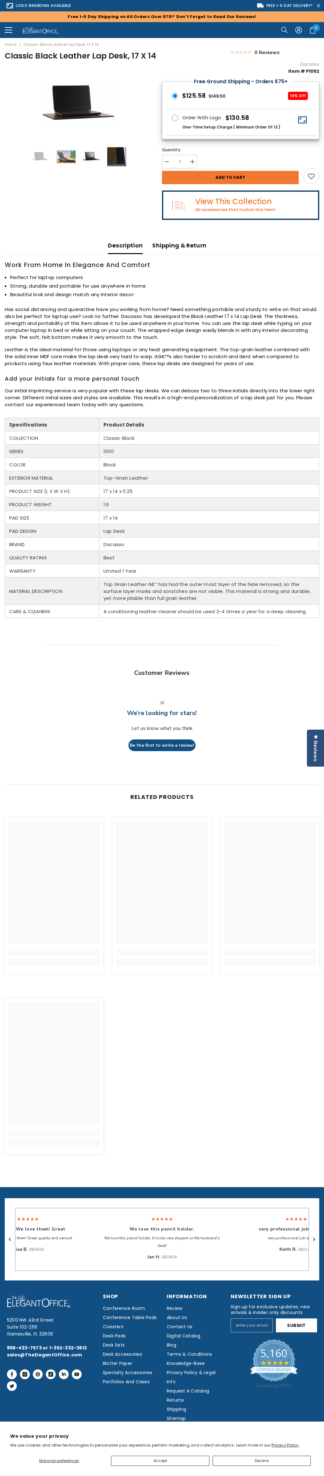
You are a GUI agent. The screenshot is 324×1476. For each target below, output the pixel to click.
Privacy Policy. (285, 1445)
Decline (262, 1460)
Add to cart (230, 177)
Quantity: (171, 150)
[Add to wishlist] (311, 176)
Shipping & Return (179, 245)
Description (125, 245)
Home (10, 44)
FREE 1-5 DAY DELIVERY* (289, 5)
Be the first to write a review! (162, 745)
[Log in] (299, 30)
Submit (296, 1325)
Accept (160, 1460)
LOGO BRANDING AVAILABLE (43, 5)
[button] (8, 30)
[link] (54, 952)
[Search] (284, 30)
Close (318, 5)
